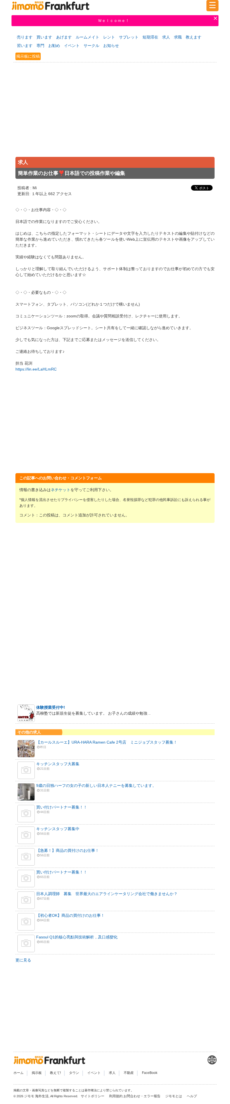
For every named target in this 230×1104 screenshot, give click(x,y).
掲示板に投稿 (28, 56)
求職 (178, 37)
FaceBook (149, 1073)
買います (44, 37)
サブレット (129, 37)
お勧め (54, 45)
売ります (25, 37)
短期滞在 (150, 37)
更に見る (23, 960)
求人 (166, 37)
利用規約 (116, 1096)
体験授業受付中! (50, 707)
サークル (91, 45)
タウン (74, 1073)
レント (109, 37)
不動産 (129, 1073)
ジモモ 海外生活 (36, 1096)
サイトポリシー (93, 1096)
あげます (64, 37)
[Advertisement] (115, 115)
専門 (40, 45)
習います (25, 45)
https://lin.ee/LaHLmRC (36, 369)
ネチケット (60, 489)
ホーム (18, 1073)
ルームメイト (87, 37)
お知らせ (111, 45)
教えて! (55, 1073)
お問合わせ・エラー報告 (142, 1096)
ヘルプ (192, 1096)
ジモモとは (174, 1096)
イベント (72, 45)
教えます (193, 37)
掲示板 (37, 1073)
